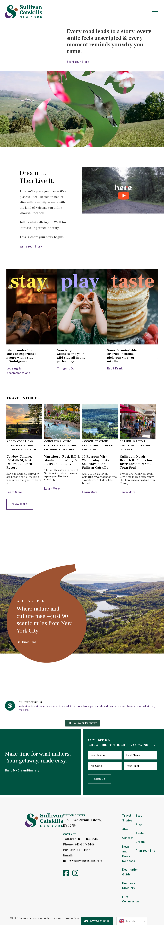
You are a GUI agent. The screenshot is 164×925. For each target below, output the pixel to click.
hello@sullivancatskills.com (82, 861)
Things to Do (65, 368)
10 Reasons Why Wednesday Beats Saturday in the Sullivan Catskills (95, 462)
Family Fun (68, 445)
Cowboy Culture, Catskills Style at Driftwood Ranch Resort (19, 462)
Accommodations (19, 441)
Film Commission (126, 899)
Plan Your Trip (145, 850)
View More (19, 504)
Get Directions (26, 642)
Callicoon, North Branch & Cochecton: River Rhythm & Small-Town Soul (137, 462)
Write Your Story (31, 246)
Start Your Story (78, 61)
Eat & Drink (115, 368)
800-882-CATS (88, 839)
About (126, 829)
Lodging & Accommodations (18, 371)
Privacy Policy (73, 918)
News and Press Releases (126, 853)
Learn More (14, 492)
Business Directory (126, 886)
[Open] (155, 11)
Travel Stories (126, 818)
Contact (126, 837)
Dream (140, 841)
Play (139, 824)
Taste (140, 833)
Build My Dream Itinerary (22, 770)
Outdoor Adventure (21, 449)
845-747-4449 (85, 844)
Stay (139, 815)
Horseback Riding (19, 445)
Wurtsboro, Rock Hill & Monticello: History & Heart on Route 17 (62, 460)
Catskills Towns (132, 441)
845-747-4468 (80, 850)
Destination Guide (126, 872)
